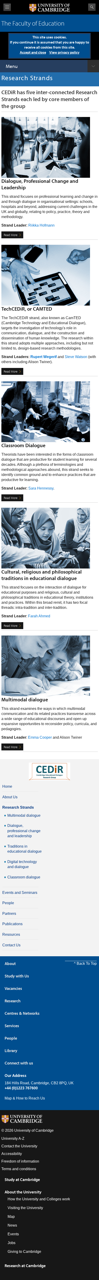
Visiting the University (25, 1208)
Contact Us (11, 945)
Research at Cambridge (25, 1265)
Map (11, 1217)
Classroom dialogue (23, 877)
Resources (11, 934)
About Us (9, 797)
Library (11, 1050)
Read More (10, 235)
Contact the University (19, 1146)
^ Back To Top (85, 963)
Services (12, 1025)
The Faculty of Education (32, 23)
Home (7, 786)
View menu (7, 7)
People (8, 903)
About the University (23, 1192)
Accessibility (11, 1154)
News (12, 1225)
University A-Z (12, 1138)
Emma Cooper (40, 737)
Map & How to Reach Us (25, 1098)
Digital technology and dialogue (22, 864)
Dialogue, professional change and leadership (24, 831)
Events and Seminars (19, 893)
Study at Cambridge (22, 1179)
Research (12, 1000)
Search (92, 7)
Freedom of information (20, 1161)
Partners (9, 914)
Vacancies (13, 988)
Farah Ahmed (39, 616)
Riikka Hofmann (41, 225)
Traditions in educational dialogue (24, 848)
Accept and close (33, 52)
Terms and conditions (18, 1169)
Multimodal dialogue (24, 815)
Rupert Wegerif (43, 357)
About (10, 963)
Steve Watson (76, 357)
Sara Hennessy (40, 488)
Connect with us (19, 1063)
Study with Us (17, 976)
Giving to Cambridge (24, 1252)
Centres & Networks (22, 1013)
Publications (12, 924)
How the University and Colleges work (39, 1199)
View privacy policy (64, 52)
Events (13, 1234)
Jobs (11, 1243)
